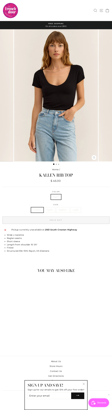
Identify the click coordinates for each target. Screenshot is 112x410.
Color (56, 192)
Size (55, 205)
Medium (62, 210)
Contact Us (56, 371)
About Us (56, 361)
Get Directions (56, 376)
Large (76, 210)
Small (50, 210)
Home (55, 169)
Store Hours (56, 366)
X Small (37, 210)
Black (56, 197)
